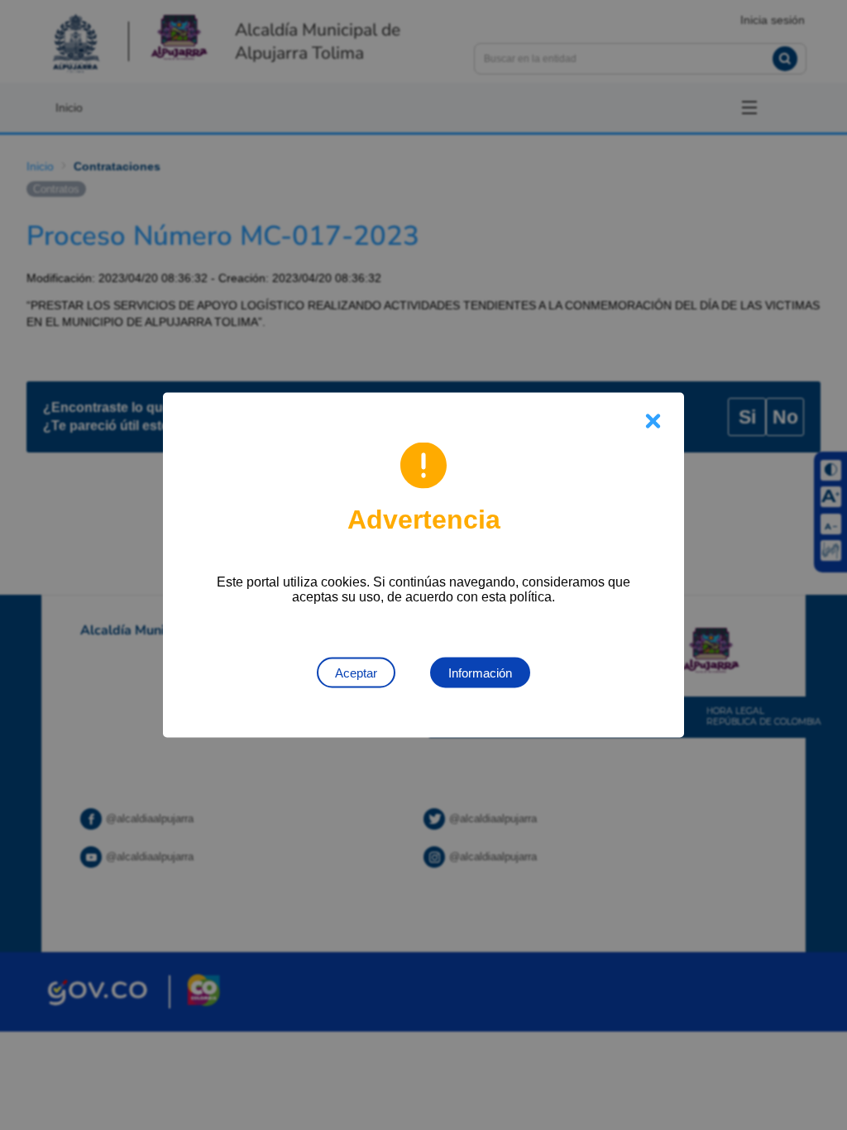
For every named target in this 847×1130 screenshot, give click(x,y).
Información (480, 673)
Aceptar (356, 673)
